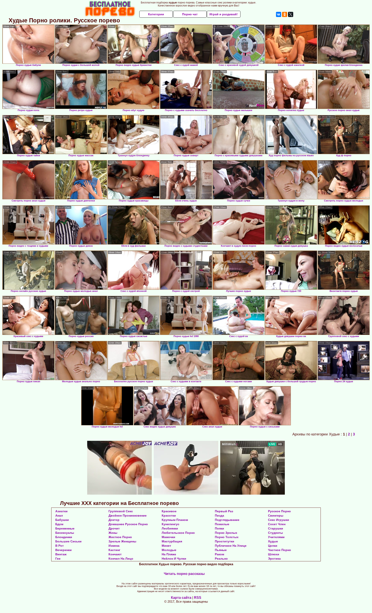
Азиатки (61, 511)
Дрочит (114, 528)
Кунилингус (170, 524)
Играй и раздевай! (223, 14)
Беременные (64, 528)
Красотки (169, 515)
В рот (59, 545)
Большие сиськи (68, 541)
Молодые (169, 550)
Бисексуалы (64, 532)
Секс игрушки (278, 520)
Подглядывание (227, 520)
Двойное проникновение (127, 515)
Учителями (276, 537)
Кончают (115, 554)
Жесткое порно (120, 537)
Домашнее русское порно (128, 524)
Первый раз (224, 511)
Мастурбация (172, 541)
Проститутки (224, 541)
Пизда (219, 515)
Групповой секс (120, 511)
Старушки (275, 528)
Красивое (169, 511)
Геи (57, 558)
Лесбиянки (170, 528)
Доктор (113, 520)
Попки (219, 528)
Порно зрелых (226, 532)
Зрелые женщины (122, 541)
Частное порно (279, 550)
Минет (166, 545)
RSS (197, 597)
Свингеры (275, 515)
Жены (112, 532)
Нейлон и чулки (174, 558)
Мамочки (168, 537)
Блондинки (63, 537)
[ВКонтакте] (278, 14)
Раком (219, 554)
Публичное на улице (230, 545)
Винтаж (61, 554)
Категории (156, 14)
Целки (272, 545)
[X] (290, 14)
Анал (59, 515)
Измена (113, 545)
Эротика (274, 558)
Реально (221, 558)
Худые (273, 541)
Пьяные (221, 550)
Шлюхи (273, 554)
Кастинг (114, 550)
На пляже (169, 554)
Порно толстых (227, 537)
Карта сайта (181, 597)
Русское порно (279, 511)
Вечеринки (63, 550)
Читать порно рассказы (184, 574)
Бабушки (62, 520)
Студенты (275, 532)
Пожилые (222, 524)
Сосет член (276, 524)
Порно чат (190, 14)
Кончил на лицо (120, 558)
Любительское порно (178, 532)
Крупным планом (175, 520)
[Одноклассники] (284, 14)
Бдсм (59, 524)
